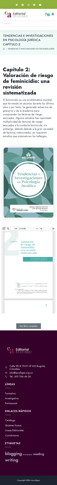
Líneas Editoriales (14, 430)
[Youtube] (40, 5)
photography (27, 454)
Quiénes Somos (13, 425)
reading (38, 454)
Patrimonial (11, 403)
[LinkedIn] (34, 5)
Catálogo (10, 420)
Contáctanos (12, 435)
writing (11, 460)
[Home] (4, 49)
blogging (13, 454)
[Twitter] (17, 5)
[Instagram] (28, 5)
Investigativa (12, 398)
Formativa (10, 393)
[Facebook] (23, 5)
